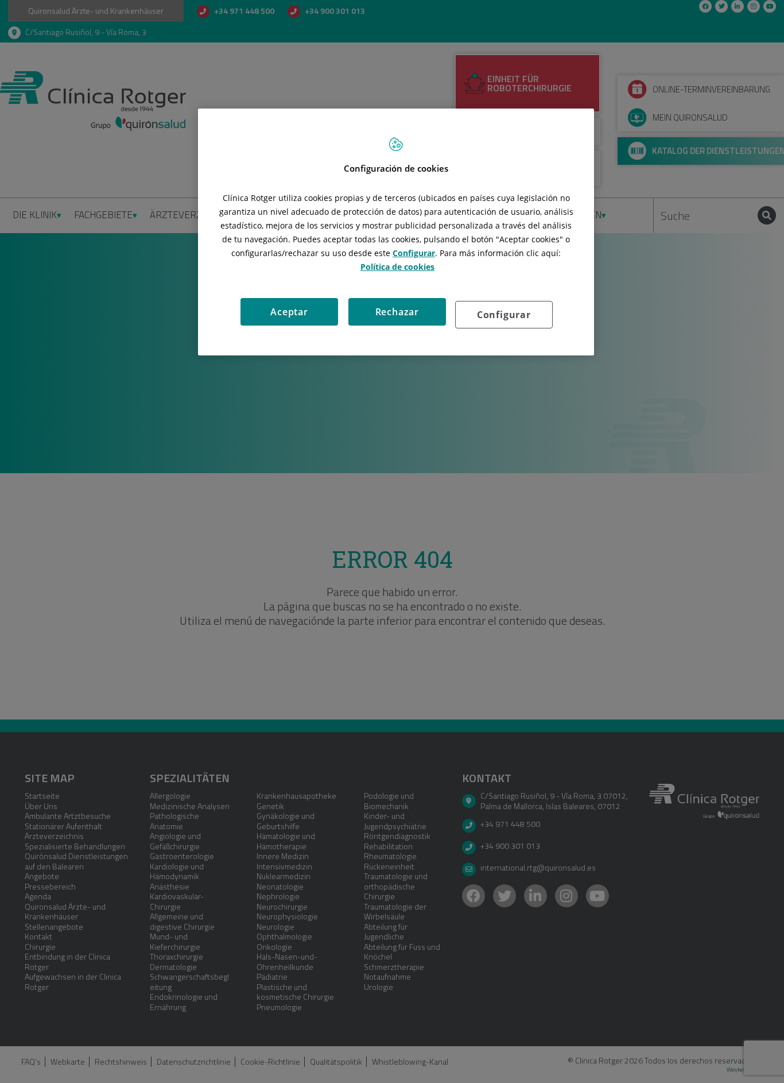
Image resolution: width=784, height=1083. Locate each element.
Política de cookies (397, 266)
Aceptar (289, 311)
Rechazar (397, 311)
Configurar (504, 314)
